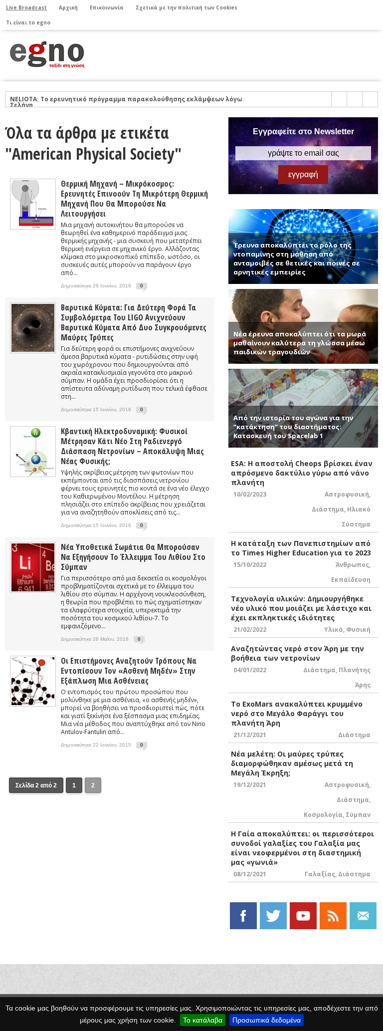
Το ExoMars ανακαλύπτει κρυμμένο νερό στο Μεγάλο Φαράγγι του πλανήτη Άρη (297, 713)
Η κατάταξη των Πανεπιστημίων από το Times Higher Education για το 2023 (301, 547)
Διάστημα (328, 509)
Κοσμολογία (323, 814)
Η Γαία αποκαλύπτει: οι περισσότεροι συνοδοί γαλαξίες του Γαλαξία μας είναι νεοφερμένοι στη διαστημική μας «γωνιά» (302, 848)
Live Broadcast (26, 7)
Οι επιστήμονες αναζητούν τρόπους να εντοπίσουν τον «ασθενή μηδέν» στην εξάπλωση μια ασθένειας (128, 671)
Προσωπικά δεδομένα (266, 1020)
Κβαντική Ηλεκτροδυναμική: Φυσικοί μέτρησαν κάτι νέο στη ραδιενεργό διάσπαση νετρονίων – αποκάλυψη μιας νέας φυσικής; (132, 446)
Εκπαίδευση (351, 579)
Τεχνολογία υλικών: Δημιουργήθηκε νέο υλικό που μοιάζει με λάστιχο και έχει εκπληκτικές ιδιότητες (301, 608)
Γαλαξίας (320, 874)
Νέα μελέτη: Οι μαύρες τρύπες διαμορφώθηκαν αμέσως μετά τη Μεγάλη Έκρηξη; (292, 763)
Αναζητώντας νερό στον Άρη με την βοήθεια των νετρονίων (297, 653)
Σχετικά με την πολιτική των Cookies (186, 7)
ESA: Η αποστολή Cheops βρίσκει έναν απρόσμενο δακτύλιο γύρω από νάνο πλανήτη (302, 473)
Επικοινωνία (107, 7)
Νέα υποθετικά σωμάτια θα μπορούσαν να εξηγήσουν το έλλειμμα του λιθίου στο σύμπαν (133, 557)
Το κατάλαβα (202, 1020)
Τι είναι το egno (28, 22)
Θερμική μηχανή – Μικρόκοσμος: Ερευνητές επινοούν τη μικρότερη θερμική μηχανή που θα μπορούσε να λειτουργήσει (134, 199)
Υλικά (333, 629)
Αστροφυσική (347, 494)
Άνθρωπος (352, 564)
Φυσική (358, 629)
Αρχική (68, 7)
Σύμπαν (358, 814)
